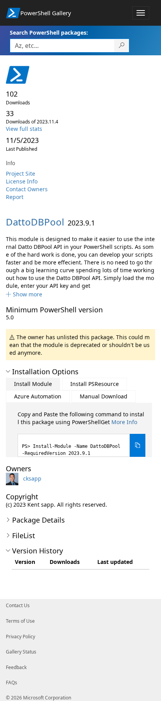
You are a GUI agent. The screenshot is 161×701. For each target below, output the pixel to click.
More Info (124, 422)
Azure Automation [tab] (37, 396)
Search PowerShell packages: (49, 32)
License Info (22, 181)
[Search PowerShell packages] (121, 46)
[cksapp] (13, 478)
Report (14, 197)
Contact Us (18, 605)
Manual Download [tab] (103, 396)
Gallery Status (21, 651)
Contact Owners (27, 189)
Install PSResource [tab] (94, 383)
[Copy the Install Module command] (137, 445)
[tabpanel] (81, 433)
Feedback (16, 667)
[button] (24, 294)
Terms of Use (20, 621)
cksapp (32, 478)
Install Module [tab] (33, 383)
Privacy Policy (20, 636)
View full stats (24, 128)
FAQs (11, 682)
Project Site (20, 173)
